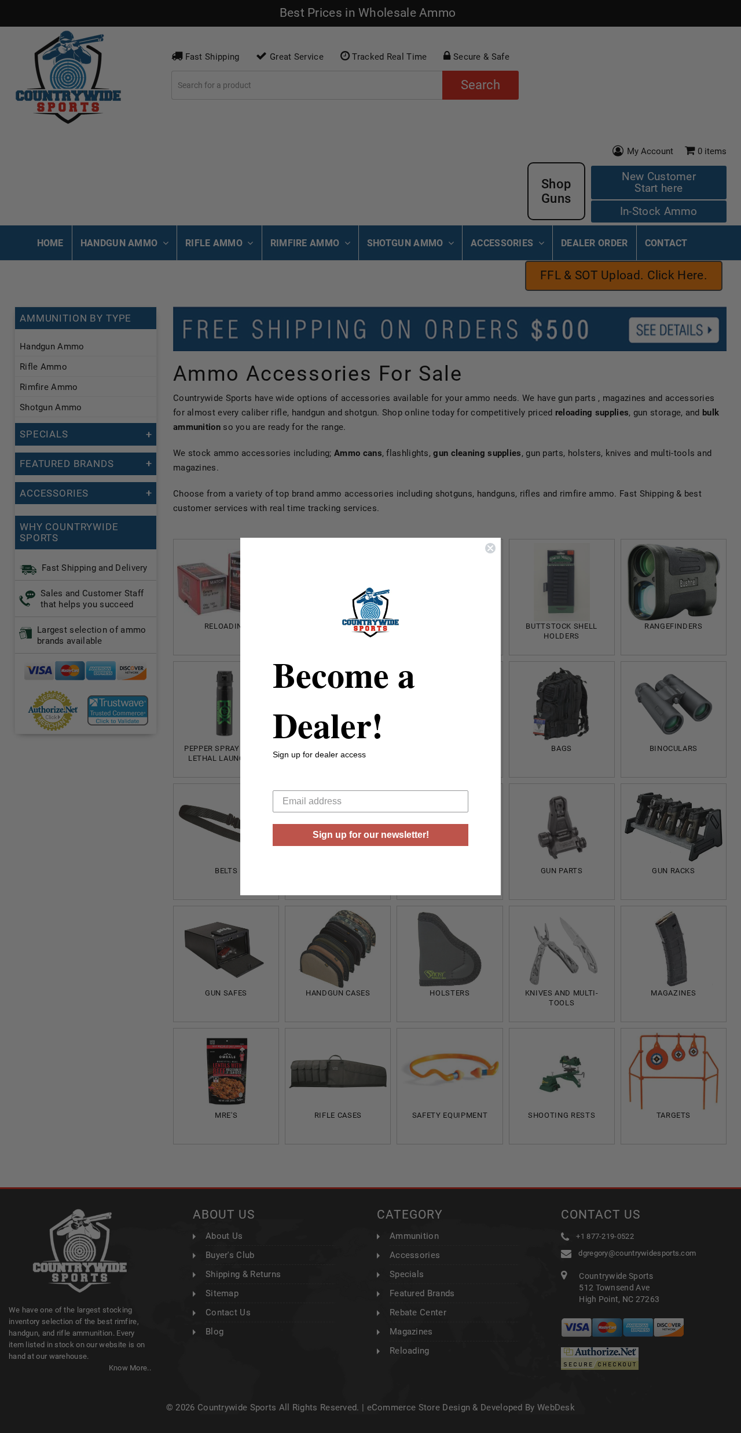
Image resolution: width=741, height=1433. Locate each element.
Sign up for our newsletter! (371, 835)
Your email (295, 781)
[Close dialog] (490, 548)
